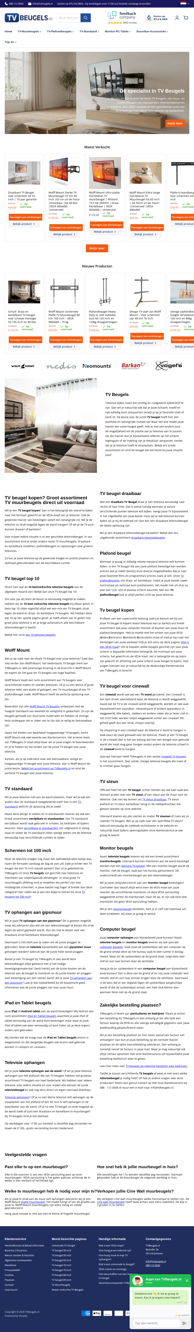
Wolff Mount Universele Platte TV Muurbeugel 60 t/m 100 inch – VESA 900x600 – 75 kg (64, 317)
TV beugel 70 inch (61, 1265)
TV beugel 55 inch (61, 1255)
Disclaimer (10, 1265)
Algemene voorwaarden (18, 1260)
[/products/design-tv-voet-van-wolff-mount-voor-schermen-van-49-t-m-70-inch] (146, 292)
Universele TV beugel (63, 1245)
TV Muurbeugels (61, 1284)
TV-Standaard (88, 31)
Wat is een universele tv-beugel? (117, 1264)
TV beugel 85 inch (61, 1280)
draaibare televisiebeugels (148, 537)
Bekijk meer (97, 248)
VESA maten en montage (113, 1269)
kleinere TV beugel (133, 866)
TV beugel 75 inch (61, 1270)
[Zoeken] (86, 17)
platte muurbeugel (33, 1202)
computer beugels (111, 947)
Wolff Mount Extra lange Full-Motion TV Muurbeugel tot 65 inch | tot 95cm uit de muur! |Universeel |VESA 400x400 (145, 201)
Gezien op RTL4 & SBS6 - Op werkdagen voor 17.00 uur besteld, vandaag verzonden (104, 3)
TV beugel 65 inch (61, 1260)
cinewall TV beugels (173, 756)
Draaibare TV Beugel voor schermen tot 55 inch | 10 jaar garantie (22, 196)
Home (8, 31)
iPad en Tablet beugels (41, 1016)
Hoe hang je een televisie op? (115, 1250)
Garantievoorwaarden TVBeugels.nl (118, 1283)
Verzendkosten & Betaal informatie (24, 1245)
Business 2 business (16, 1250)
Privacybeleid (12, 1270)
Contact (9, 1284)
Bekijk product (23, 224)
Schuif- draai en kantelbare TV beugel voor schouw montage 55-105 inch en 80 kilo (22, 317)
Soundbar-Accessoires (151, 31)
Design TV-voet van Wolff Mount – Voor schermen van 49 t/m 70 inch (145, 315)
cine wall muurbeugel (111, 1202)
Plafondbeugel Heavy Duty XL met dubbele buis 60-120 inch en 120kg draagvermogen (103, 317)
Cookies (9, 1275)
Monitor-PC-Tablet (116, 31)
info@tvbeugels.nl (42, 3)
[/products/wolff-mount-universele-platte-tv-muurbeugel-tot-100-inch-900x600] (64, 292)
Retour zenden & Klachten (19, 1255)
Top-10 (9, 41)
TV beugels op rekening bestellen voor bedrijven (156, 1066)
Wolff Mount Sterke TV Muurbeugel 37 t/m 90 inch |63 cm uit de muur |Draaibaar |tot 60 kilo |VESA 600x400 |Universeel (64, 201)
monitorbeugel (122, 909)
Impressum (11, 1289)
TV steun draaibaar (154, 799)
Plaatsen (9, 1280)
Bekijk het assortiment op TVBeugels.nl (46, 768)
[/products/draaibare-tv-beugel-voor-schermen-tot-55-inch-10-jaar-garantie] (24, 173)
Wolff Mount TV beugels (45, 706)
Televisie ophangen (17, 1097)
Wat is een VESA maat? (111, 1245)
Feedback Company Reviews (122, 15)
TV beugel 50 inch (61, 1250)
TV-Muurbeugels (28, 31)
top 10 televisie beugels (41, 635)
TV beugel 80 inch (61, 1275)
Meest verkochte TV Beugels (67, 1289)
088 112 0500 (16, 3)
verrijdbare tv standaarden (41, 828)
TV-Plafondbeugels (59, 31)
